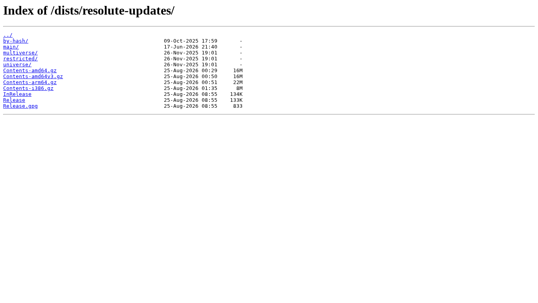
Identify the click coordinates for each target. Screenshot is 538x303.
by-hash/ (15, 41)
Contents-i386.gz (28, 88)
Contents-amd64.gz (30, 70)
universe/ (17, 64)
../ (8, 35)
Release (14, 100)
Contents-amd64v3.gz (33, 76)
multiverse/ (20, 53)
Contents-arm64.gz (30, 82)
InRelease (17, 94)
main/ (11, 47)
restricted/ (20, 59)
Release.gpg (20, 106)
